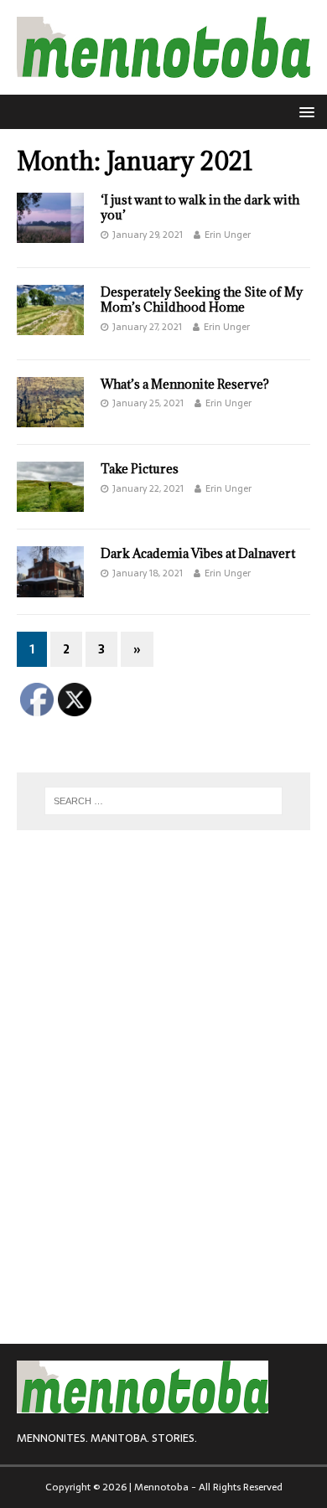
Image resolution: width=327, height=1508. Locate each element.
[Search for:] (164, 801)
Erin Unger (228, 234)
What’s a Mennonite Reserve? (185, 384)
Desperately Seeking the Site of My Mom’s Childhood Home (202, 299)
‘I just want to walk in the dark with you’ (200, 207)
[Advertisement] (142, 951)
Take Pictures (140, 469)
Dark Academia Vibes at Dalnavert (198, 553)
